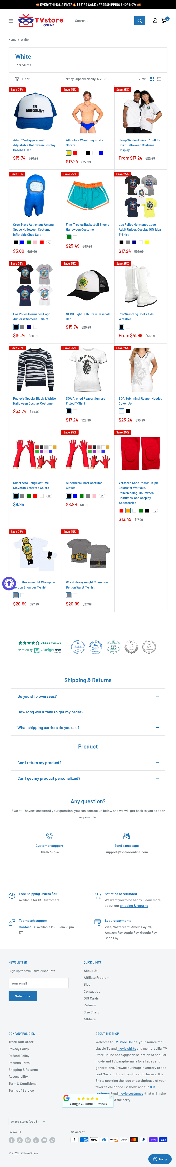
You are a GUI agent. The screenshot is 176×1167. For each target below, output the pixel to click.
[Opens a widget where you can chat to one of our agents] (160, 1159)
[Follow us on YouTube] (44, 1140)
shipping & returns (134, 905)
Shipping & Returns (23, 1069)
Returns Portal (19, 1063)
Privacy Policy (19, 1049)
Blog (87, 984)
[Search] (139, 20)
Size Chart (91, 1012)
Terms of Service (21, 1090)
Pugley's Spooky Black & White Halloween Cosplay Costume (34, 400)
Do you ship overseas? (37, 696)
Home (13, 39)
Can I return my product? (39, 762)
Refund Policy (19, 1055)
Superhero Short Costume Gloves (84, 485)
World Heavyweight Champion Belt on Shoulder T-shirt (34, 584)
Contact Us (92, 991)
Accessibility (18, 1076)
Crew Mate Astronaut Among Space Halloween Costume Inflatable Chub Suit (33, 229)
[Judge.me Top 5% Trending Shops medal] (149, 647)
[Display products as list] (159, 79)
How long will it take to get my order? (50, 711)
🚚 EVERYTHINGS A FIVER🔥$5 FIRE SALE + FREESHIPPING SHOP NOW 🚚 (88, 4)
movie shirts (126, 1048)
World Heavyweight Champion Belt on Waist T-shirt (87, 584)
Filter (26, 79)
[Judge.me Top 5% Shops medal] (131, 647)
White (25, 39)
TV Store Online (125, 1042)
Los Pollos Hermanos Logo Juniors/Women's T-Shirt (31, 316)
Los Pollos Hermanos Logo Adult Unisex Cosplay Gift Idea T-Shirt (140, 229)
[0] (164, 20)
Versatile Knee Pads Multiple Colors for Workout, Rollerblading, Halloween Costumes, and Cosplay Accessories (139, 493)
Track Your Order (21, 1042)
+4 (102, 495)
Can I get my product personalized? (48, 778)
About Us (90, 970)
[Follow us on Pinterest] (36, 1140)
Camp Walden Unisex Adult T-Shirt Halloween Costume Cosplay (139, 145)
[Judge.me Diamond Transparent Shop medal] (78, 647)
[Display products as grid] (152, 79)
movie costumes (130, 1093)
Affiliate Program (96, 977)
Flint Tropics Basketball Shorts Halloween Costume (87, 227)
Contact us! (27, 927)
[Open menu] (11, 20)
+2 (49, 242)
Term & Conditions (22, 1083)
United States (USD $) (24, 1121)
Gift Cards (91, 998)
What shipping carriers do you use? (48, 727)
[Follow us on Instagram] (28, 1140)
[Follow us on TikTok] (52, 1140)
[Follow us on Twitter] (20, 1140)
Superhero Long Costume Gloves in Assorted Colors (31, 485)
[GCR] (66, 1098)
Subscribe (22, 996)
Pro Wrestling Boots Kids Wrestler (136, 316)
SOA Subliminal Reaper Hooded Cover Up (140, 400)
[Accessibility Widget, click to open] (9, 583)
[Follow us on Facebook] (12, 1140)
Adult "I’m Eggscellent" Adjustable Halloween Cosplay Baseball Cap (34, 145)
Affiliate (90, 1019)
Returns (90, 1005)
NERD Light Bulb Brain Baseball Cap (88, 316)
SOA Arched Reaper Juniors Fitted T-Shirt (85, 400)
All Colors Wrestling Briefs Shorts (84, 142)
